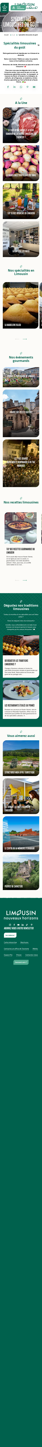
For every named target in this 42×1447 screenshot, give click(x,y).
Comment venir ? (21, 962)
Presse (18, 955)
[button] (30, 7)
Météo (35, 948)
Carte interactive (10, 942)
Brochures (24, 942)
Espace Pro (8, 955)
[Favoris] (36, 7)
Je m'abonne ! (10, 935)
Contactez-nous (31, 955)
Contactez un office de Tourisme (16, 948)
